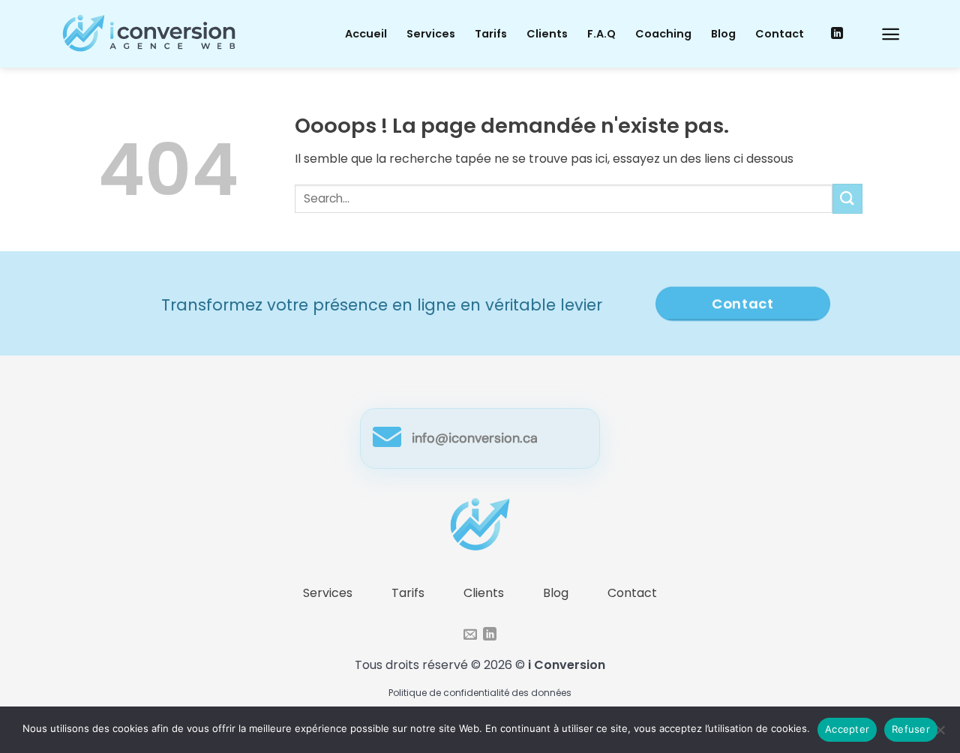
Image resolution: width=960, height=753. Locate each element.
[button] (890, 34)
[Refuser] (940, 734)
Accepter (847, 729)
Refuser (911, 729)
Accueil (366, 33)
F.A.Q (601, 33)
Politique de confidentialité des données (480, 692)
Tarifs (491, 33)
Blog (723, 33)
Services (430, 33)
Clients (547, 33)
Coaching (663, 33)
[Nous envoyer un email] (470, 635)
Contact (779, 33)
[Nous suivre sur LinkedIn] (837, 33)
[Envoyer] (847, 198)
